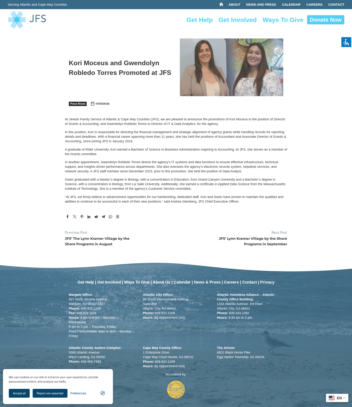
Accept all (19, 393)
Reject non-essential (50, 393)
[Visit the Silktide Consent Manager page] (102, 393)
